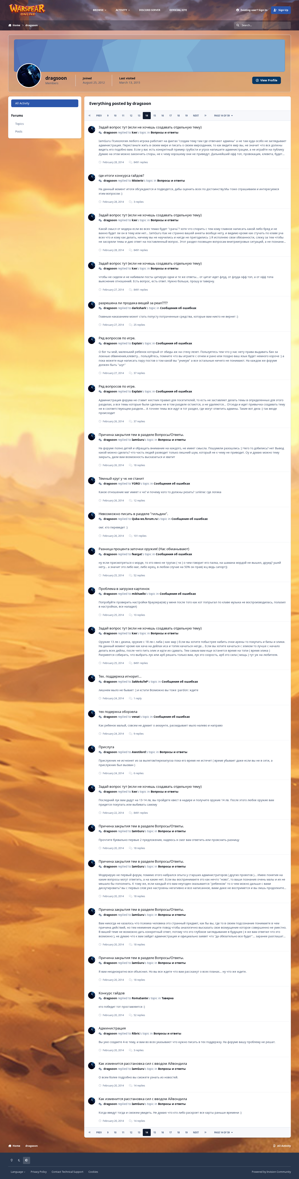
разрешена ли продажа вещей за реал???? (133, 303)
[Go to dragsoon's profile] (91, 129)
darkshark (139, 308)
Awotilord (139, 752)
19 (186, 115)
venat (136, 717)
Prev (99, 115)
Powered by (271, 1172)
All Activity (22, 103)
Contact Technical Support (67, 1172)
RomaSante (140, 998)
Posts (18, 131)
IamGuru (138, 440)
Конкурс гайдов (112, 993)
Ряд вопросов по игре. (117, 338)
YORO (136, 483)
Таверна (168, 998)
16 (162, 115)
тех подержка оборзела (118, 711)
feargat (137, 554)
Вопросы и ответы (164, 132)
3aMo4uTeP (140, 681)
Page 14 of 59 (222, 115)
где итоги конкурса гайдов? (121, 175)
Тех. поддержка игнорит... (120, 676)
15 (154, 115)
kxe (134, 132)
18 (178, 115)
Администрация (112, 1028)
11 (123, 115)
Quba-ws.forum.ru (145, 519)
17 (170, 115)
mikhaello (139, 594)
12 (131, 115)
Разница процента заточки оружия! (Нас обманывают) (144, 548)
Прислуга (106, 747)
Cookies (93, 1172)
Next (196, 115)
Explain (137, 343)
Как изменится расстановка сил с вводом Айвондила (143, 1063)
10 (115, 115)
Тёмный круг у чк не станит (121, 478)
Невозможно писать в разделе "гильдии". (133, 513)
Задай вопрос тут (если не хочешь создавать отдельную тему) (150, 127)
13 (139, 115)
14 (146, 115)
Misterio (137, 180)
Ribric (136, 1033)
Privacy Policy (39, 1172)
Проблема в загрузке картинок (124, 588)
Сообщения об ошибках (178, 308)
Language (17, 1172)
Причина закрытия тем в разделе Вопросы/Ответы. (141, 434)
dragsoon (110, 132)
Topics (19, 124)
